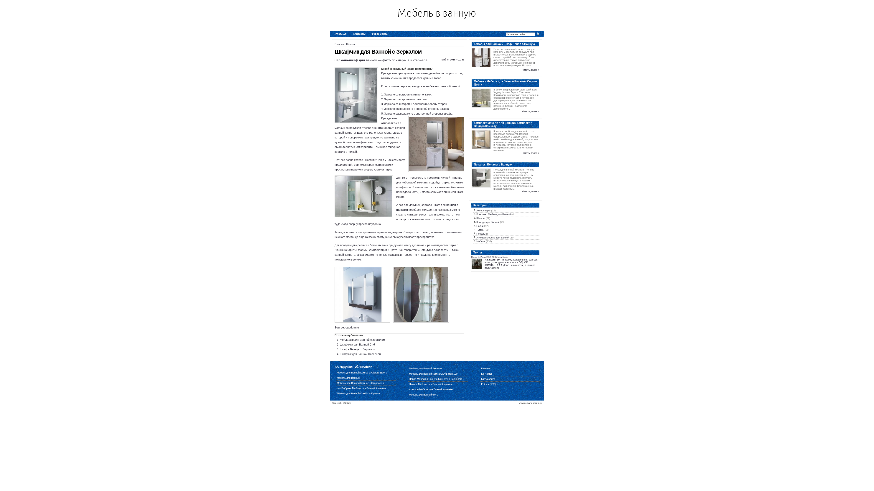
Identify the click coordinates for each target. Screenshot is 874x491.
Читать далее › (530, 69)
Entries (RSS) (488, 384)
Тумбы (480, 229)
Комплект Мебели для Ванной (493, 214)
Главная (340, 34)
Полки (479, 226)
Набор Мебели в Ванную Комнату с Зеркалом (435, 379)
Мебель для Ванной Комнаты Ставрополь (361, 383)
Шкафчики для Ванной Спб (357, 344)
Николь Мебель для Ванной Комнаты (430, 384)
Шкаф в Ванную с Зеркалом (357, 349)
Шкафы (350, 44)
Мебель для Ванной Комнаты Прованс (359, 393)
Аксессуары (483, 210)
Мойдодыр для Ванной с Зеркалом (362, 339)
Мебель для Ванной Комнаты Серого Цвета (362, 372)
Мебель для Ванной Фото (423, 394)
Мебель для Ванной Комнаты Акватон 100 (433, 373)
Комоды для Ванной (487, 222)
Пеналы (480, 233)
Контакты (359, 34)
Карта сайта (380, 34)
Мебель (480, 241)
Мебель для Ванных (348, 377)
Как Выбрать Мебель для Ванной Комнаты (361, 388)
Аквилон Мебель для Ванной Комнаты (431, 389)
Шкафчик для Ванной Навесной (360, 354)
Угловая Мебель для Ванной (492, 237)
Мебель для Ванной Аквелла (425, 368)
